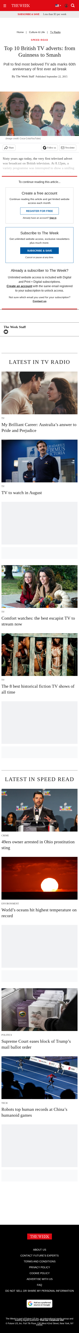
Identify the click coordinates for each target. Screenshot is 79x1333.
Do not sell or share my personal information (39, 1290)
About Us (39, 1249)
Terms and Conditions (39, 1261)
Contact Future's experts (39, 1255)
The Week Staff (25, 76)
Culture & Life (37, 32)
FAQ (39, 1284)
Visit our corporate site (52, 1320)
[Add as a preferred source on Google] (39, 1304)
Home (20, 32)
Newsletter (70, 147)
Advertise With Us (40, 1279)
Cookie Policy (40, 1273)
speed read (39, 40)
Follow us (51, 147)
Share (11, 147)
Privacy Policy (39, 1267)
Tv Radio (55, 32)
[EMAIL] (7, 331)
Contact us (39, 301)
